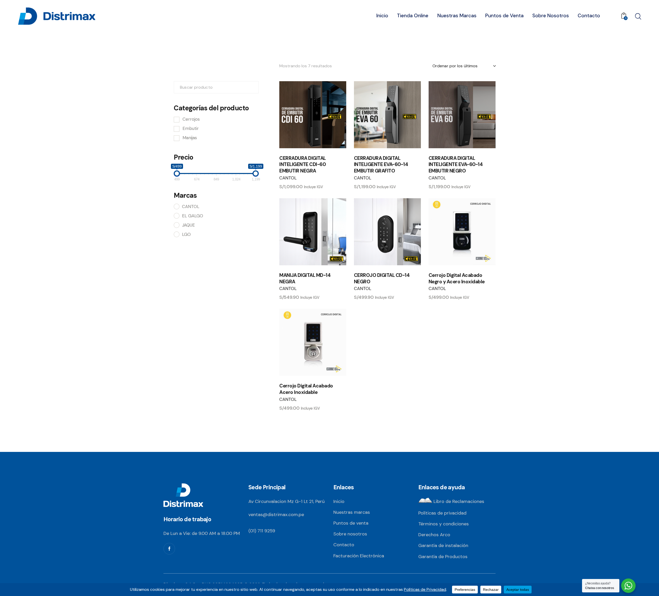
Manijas (190, 137)
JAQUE (188, 225)
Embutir (191, 128)
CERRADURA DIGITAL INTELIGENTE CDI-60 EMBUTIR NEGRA (302, 164)
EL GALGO (192, 216)
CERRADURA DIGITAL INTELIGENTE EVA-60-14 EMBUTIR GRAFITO (381, 164)
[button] (298, 115)
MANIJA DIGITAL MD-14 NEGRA (305, 278)
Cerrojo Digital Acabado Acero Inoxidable (306, 389)
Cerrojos (191, 119)
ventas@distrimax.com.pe (276, 514)
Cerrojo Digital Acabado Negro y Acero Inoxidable (457, 278)
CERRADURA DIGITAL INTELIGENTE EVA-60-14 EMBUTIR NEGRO (456, 164)
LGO (186, 234)
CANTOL (288, 178)
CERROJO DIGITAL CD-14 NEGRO (382, 278)
